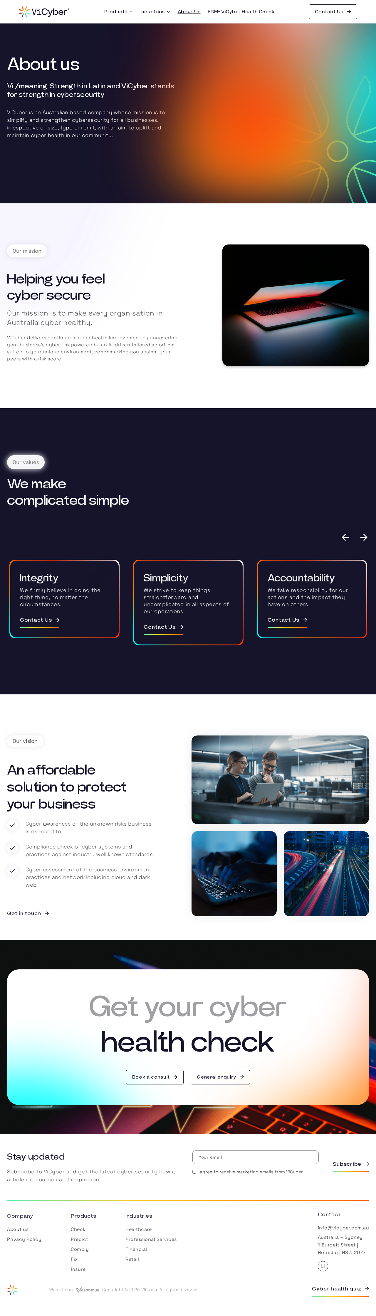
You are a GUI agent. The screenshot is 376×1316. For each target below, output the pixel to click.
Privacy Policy (24, 1239)
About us (17, 1229)
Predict (79, 1239)
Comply (80, 1249)
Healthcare (138, 1229)
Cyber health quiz (336, 1289)
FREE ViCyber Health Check (241, 11)
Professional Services (151, 1239)
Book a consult (151, 1077)
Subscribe (347, 1164)
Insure (78, 1269)
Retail (132, 1259)
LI (323, 1266)
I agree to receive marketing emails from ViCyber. (250, 1171)
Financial (136, 1249)
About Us (189, 11)
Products (115, 11)
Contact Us (329, 11)
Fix (74, 1259)
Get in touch (24, 913)
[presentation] (349, 537)
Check (78, 1229)
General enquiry (216, 1077)
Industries (152, 11)
